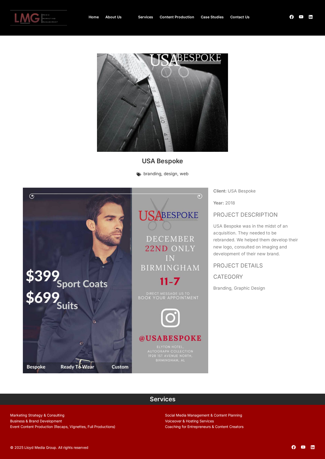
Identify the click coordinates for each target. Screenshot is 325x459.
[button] (118, 17)
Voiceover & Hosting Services (189, 421)
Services (145, 17)
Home (94, 17)
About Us (113, 17)
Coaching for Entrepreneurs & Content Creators (204, 426)
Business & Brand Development (36, 421)
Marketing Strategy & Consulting (37, 415)
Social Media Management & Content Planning (203, 415)
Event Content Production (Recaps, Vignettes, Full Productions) (62, 426)
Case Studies (212, 17)
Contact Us (240, 17)
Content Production (177, 17)
